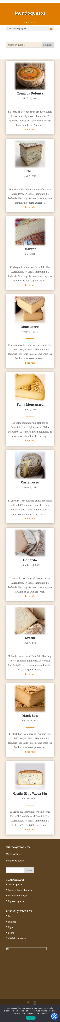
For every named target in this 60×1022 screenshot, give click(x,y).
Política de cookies (16, 860)
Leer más (30, 129)
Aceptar (30, 1018)
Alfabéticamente (17, 938)
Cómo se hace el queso (20, 890)
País (10, 916)
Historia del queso (17, 895)
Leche (11, 932)
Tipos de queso (16, 901)
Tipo (10, 927)
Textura (12, 921)
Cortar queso (15, 884)
